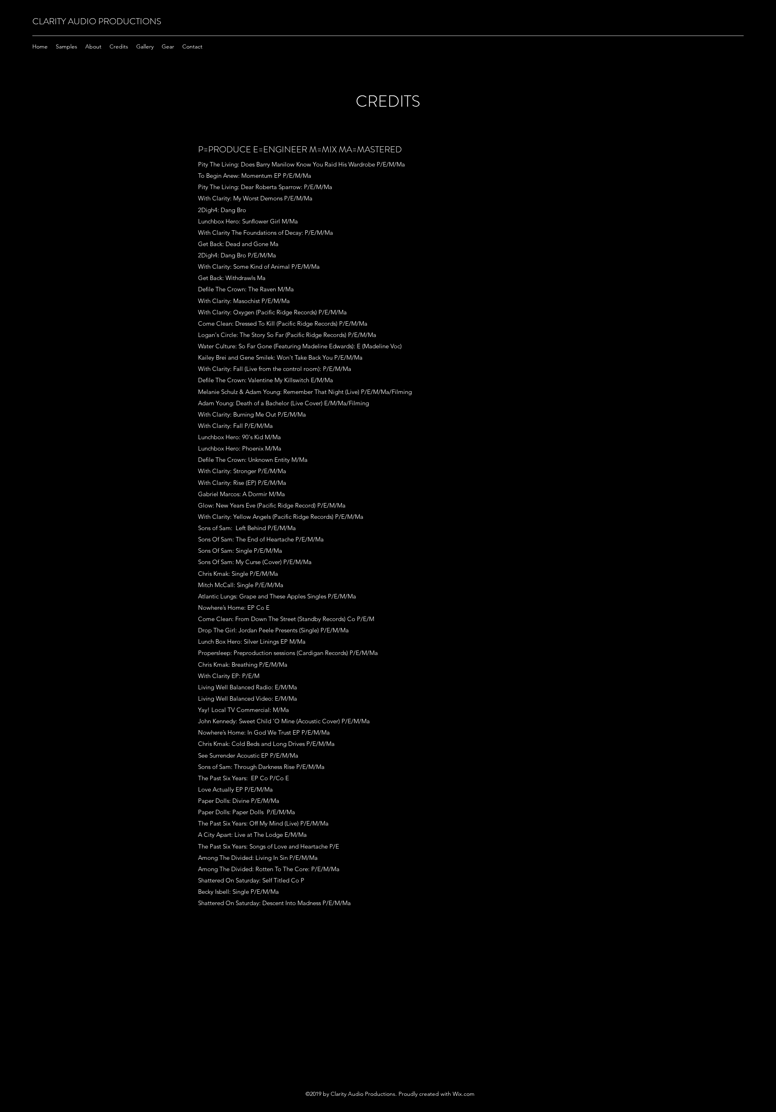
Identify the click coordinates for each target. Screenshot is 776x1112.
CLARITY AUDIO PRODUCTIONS (96, 21)
